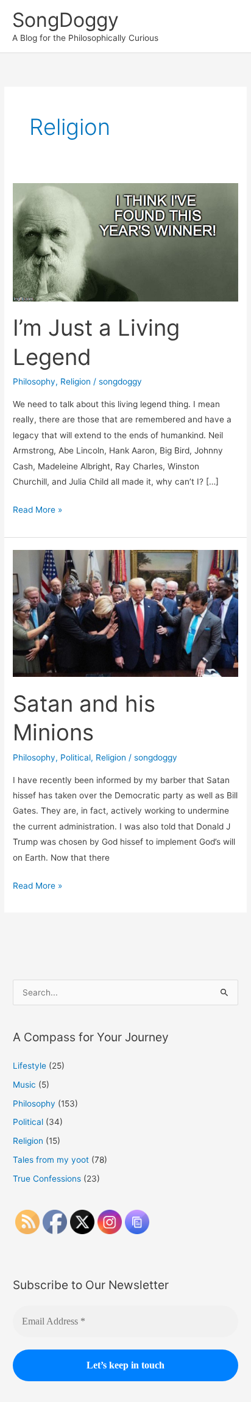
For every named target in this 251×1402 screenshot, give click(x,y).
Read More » (37, 511)
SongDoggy (65, 20)
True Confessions (47, 1178)
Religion (75, 381)
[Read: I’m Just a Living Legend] (125, 241)
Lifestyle (29, 1066)
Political (75, 757)
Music (24, 1084)
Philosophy (34, 381)
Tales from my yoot (51, 1160)
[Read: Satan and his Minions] (125, 613)
